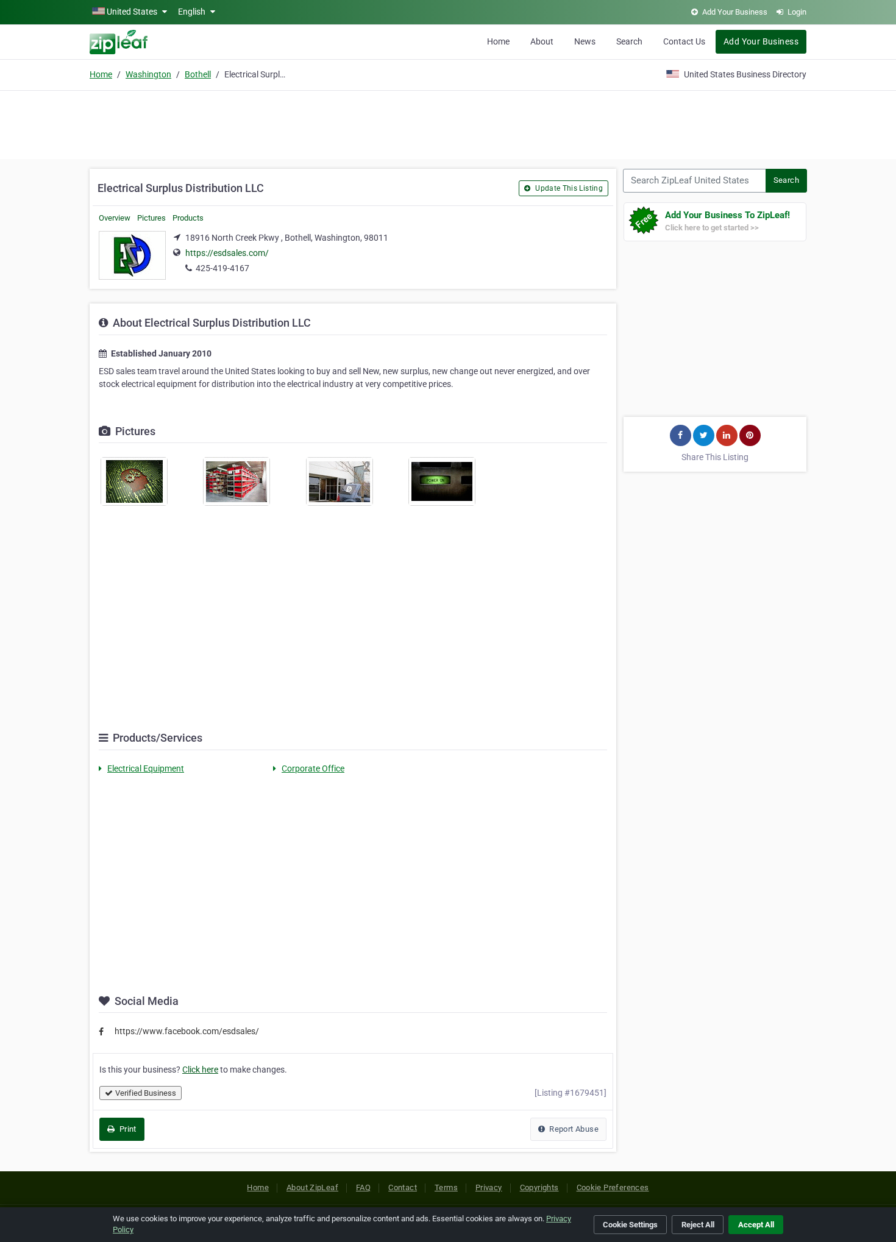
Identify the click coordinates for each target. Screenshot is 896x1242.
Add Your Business (761, 41)
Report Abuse (573, 1129)
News (585, 41)
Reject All (697, 1224)
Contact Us (684, 41)
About (541, 41)
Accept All (756, 1224)
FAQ (363, 1187)
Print (126, 1129)
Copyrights (539, 1187)
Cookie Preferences (613, 1187)
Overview (114, 217)
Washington (148, 74)
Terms (446, 1187)
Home (498, 41)
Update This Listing (568, 188)
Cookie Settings (630, 1224)
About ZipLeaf (312, 1187)
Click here (200, 1069)
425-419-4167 (222, 268)
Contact (402, 1187)
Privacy (488, 1187)
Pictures (151, 217)
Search (629, 41)
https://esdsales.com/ (227, 253)
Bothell (198, 74)
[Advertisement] (448, 123)
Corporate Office (313, 768)
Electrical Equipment (145, 768)
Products (188, 217)
